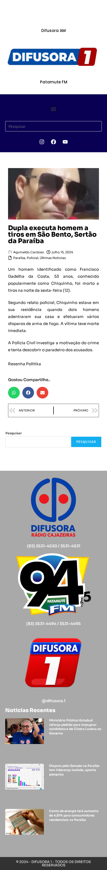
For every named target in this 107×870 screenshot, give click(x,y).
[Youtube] (65, 142)
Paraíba (19, 258)
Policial (32, 258)
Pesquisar (13, 433)
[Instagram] (42, 142)
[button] (53, 109)
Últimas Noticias (53, 258)
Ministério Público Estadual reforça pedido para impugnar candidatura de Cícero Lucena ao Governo (75, 726)
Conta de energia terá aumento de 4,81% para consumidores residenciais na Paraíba (73, 815)
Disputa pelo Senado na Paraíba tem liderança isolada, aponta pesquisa (74, 770)
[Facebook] (53, 142)
